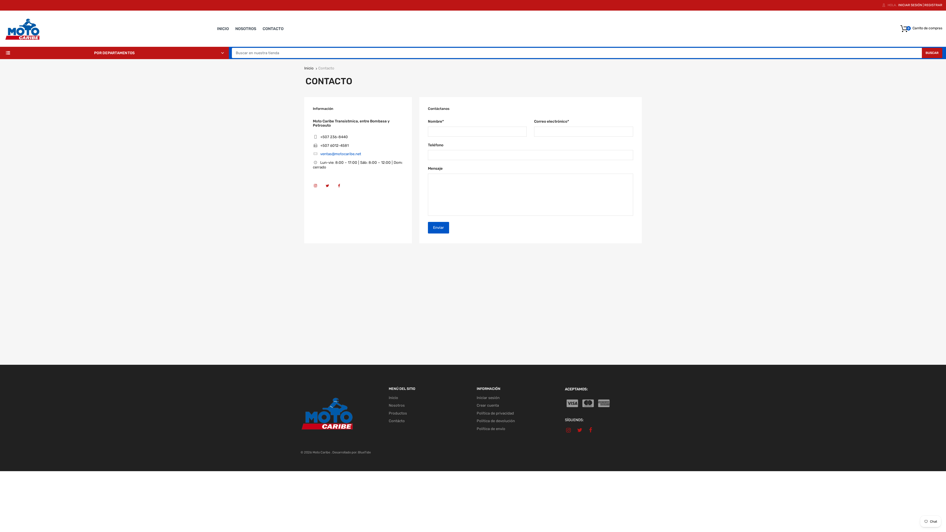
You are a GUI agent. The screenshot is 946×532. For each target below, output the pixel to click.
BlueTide (364, 452)
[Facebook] (341, 188)
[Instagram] (317, 188)
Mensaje (435, 168)
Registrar (933, 5)
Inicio (309, 68)
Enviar (438, 227)
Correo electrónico (551, 121)
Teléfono (435, 145)
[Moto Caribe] (22, 28)
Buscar (932, 53)
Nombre (436, 121)
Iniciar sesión (910, 5)
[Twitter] (329, 188)
